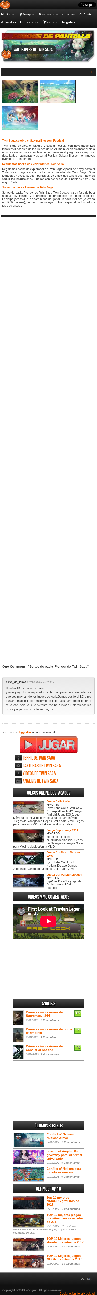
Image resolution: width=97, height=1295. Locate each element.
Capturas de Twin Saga (42, 766)
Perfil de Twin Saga (39, 758)
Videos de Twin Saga (39, 773)
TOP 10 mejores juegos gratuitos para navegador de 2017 (65, 1218)
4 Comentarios (71, 1263)
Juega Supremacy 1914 (62, 830)
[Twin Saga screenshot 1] (20, 102)
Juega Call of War (58, 801)
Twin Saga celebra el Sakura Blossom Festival (33, 140)
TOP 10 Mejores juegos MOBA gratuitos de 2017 (64, 1257)
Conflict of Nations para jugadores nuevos (64, 1170)
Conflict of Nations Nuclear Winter (60, 1136)
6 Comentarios (71, 1208)
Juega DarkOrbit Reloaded (64, 874)
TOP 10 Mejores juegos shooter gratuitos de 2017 (65, 1240)
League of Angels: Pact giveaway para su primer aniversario (64, 1155)
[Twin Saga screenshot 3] (20, 129)
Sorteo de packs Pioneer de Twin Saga (27, 187)
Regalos (68, 22)
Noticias (7, 14)
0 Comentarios (50, 1020)
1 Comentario (49, 1037)
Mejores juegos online (57, 14)
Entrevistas (29, 22)
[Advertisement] (48, 437)
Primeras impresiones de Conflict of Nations (44, 1048)
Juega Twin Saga (49, 744)
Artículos (8, 22)
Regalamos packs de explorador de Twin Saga (33, 164)
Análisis (85, 14)
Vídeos (51, 22)
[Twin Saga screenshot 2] (58, 102)
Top (89, 1279)
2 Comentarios (50, 1054)
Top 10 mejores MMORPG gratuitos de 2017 (63, 1201)
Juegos (28, 14)
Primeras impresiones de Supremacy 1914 (44, 1013)
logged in (25, 732)
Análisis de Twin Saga (40, 781)
